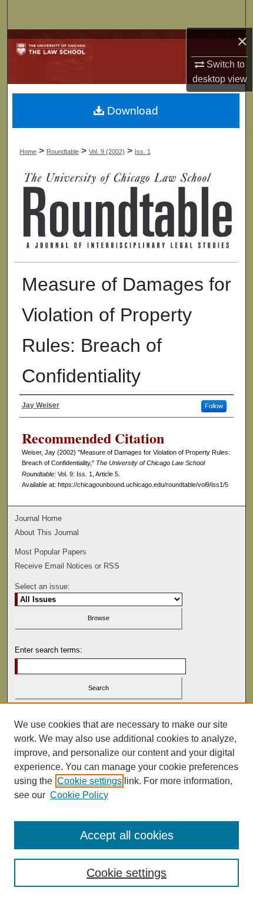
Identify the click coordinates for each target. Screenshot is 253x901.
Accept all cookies (127, 835)
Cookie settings (89, 781)
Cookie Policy (79, 795)
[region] (126, 801)
